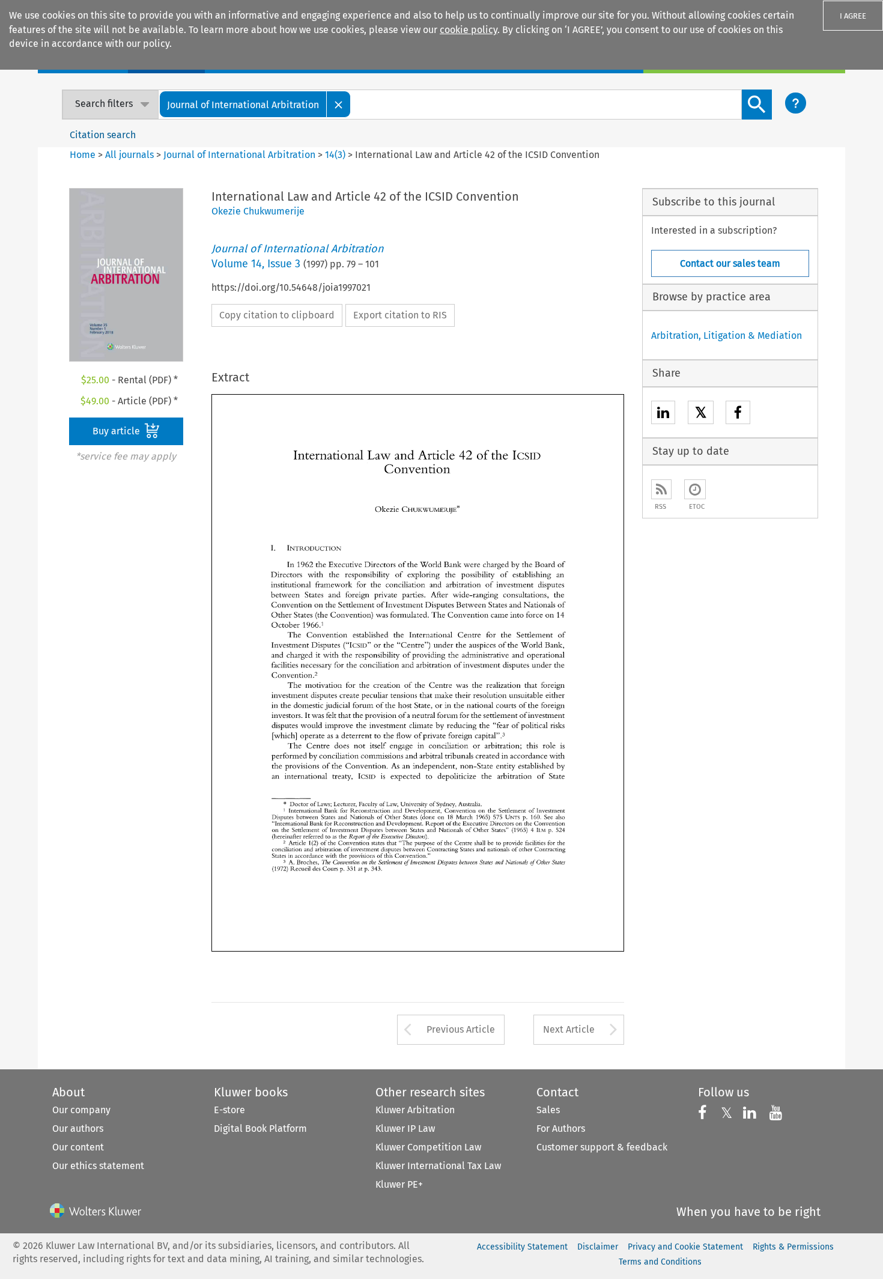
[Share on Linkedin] (663, 414)
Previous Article (460, 1029)
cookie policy (468, 29)
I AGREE (853, 15)
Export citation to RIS (400, 315)
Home (83, 154)
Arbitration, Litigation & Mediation (726, 335)
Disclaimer (597, 1247)
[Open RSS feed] (661, 489)
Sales (548, 1110)
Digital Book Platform (260, 1128)
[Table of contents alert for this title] (695, 489)
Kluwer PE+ (399, 1184)
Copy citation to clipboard (277, 315)
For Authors (560, 1128)
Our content (78, 1147)
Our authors (77, 1128)
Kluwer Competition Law (428, 1147)
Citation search (103, 135)
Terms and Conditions (660, 1262)
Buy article (117, 431)
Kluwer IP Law (405, 1128)
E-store (229, 1110)
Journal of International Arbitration (239, 154)
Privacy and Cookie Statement (685, 1247)
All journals (130, 154)
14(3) (335, 154)
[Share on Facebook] (738, 414)
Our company (81, 1110)
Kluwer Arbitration (415, 1110)
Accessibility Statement (522, 1247)
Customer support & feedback (601, 1147)
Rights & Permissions (793, 1247)
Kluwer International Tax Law (438, 1165)
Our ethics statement (98, 1165)
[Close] (339, 104)
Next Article (569, 1029)
